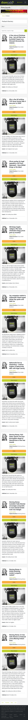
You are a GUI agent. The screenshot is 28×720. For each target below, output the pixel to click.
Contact (21, 714)
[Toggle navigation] (25, 2)
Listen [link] (14, 51)
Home (3, 15)
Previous (7, 702)
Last (15, 702)
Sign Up (20, 2)
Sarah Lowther (12, 45)
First (3, 702)
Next (12, 702)
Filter (3, 26)
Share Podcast (14, 55)
